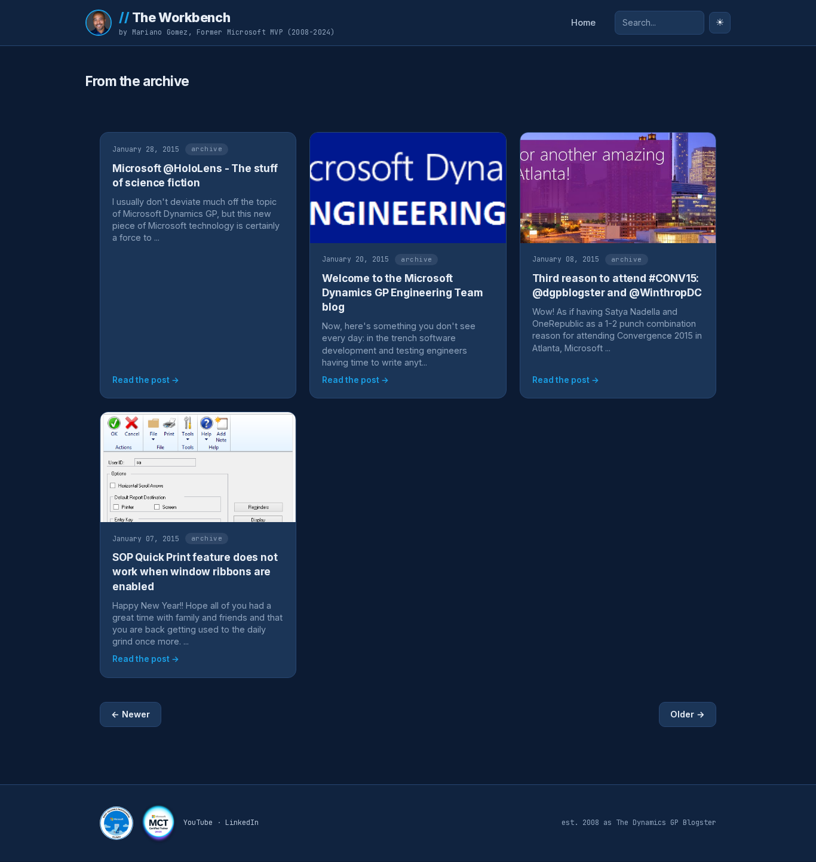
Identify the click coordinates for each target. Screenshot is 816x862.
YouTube (198, 822)
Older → (687, 714)
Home (583, 22)
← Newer (130, 714)
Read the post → (145, 380)
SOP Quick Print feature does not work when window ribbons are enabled (194, 571)
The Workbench (174, 17)
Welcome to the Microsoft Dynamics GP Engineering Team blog (402, 292)
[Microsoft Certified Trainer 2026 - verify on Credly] (158, 823)
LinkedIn (242, 822)
